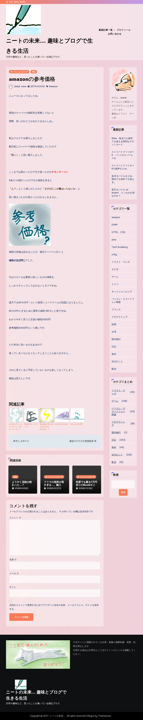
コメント (15, 517)
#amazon (53, 86)
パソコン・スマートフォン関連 (123, 301)
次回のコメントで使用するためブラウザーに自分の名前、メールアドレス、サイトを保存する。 (54, 607)
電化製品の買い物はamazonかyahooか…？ (46, 426)
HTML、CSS (118, 232)
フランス (116, 309)
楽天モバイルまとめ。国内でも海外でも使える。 (123, 179)
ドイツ (115, 284)
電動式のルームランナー (31, 425)
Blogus (90, 715)
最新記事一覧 (106, 30)
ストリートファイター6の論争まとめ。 (123, 167)
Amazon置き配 (76, 424)
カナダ (115, 269)
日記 (34, 71)
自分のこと (117, 361)
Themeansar (104, 715)
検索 (116, 475)
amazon (116, 217)
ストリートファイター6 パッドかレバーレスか (123, 155)
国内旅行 (116, 339)
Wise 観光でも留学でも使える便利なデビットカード (123, 141)
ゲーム (115, 276)
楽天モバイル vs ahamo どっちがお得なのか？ (123, 192)
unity (114, 254)
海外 (114, 354)
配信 (114, 368)
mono (23, 86)
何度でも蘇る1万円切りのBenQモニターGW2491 (86, 485)
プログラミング (119, 316)
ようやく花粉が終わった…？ (22, 483)
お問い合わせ (115, 33)
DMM (114, 224)
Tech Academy (119, 247)
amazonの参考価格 (32, 79)
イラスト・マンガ (121, 261)
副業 (114, 324)
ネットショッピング (19, 71)
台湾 (114, 331)
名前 (13, 559)
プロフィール (124, 30)
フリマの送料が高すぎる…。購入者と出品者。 (54, 485)
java (114, 239)
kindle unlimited (61, 424)
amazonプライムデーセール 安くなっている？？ (15, 426)
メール (14, 573)
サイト (12, 587)
